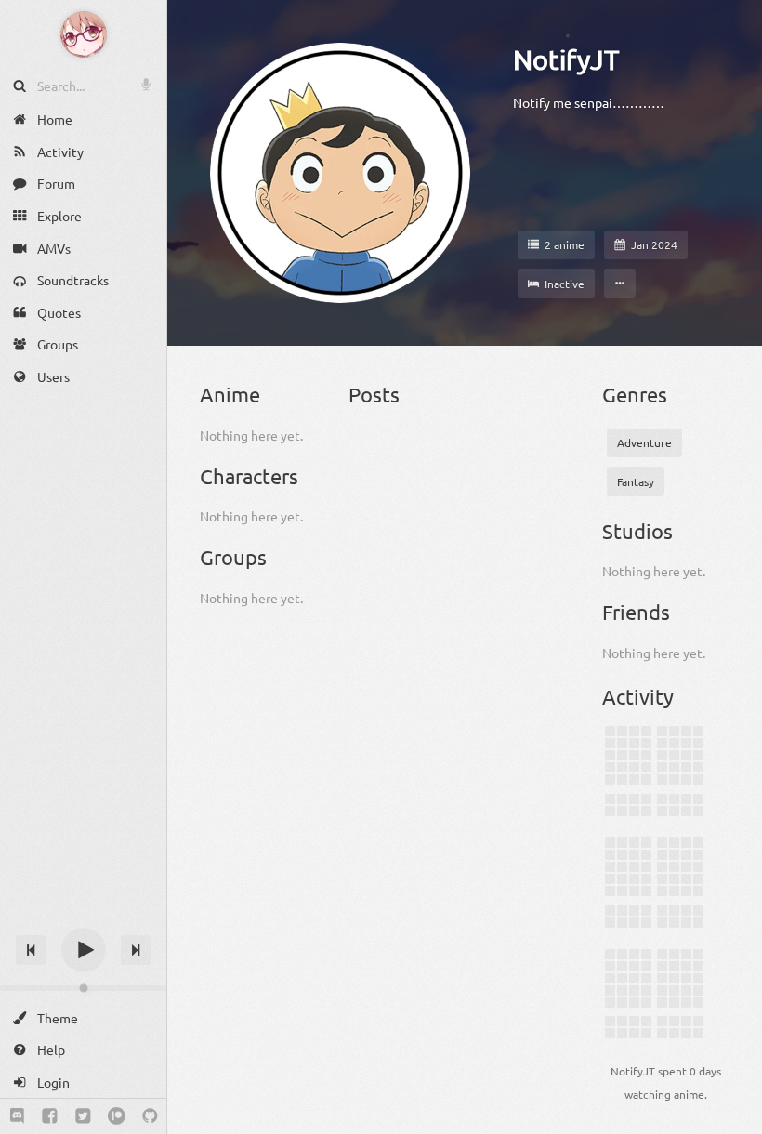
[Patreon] (116, 1116)
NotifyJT (566, 59)
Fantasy (635, 481)
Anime (230, 394)
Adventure (644, 442)
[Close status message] (734, 1120)
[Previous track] (31, 950)
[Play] (83, 950)
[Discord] (17, 1116)
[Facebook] (50, 1116)
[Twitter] (83, 1116)
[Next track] (136, 950)
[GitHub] (150, 1116)
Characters (249, 476)
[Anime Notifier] (83, 34)
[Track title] (83, 917)
